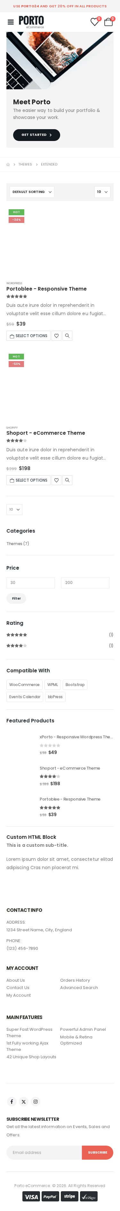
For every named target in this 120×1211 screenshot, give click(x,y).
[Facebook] (12, 1101)
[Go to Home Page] (8, 164)
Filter (16, 598)
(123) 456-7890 (22, 948)
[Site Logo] (31, 22)
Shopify (12, 428)
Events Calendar (24, 696)
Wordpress (14, 283)
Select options (31, 335)
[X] (23, 1101)
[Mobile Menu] (10, 22)
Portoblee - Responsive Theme (46, 288)
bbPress (55, 696)
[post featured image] (60, 241)
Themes (14, 543)
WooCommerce (24, 684)
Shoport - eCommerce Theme (45, 433)
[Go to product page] (19, 744)
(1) (60, 635)
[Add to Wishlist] (56, 336)
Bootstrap (75, 684)
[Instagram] (35, 1101)
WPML (52, 684)
